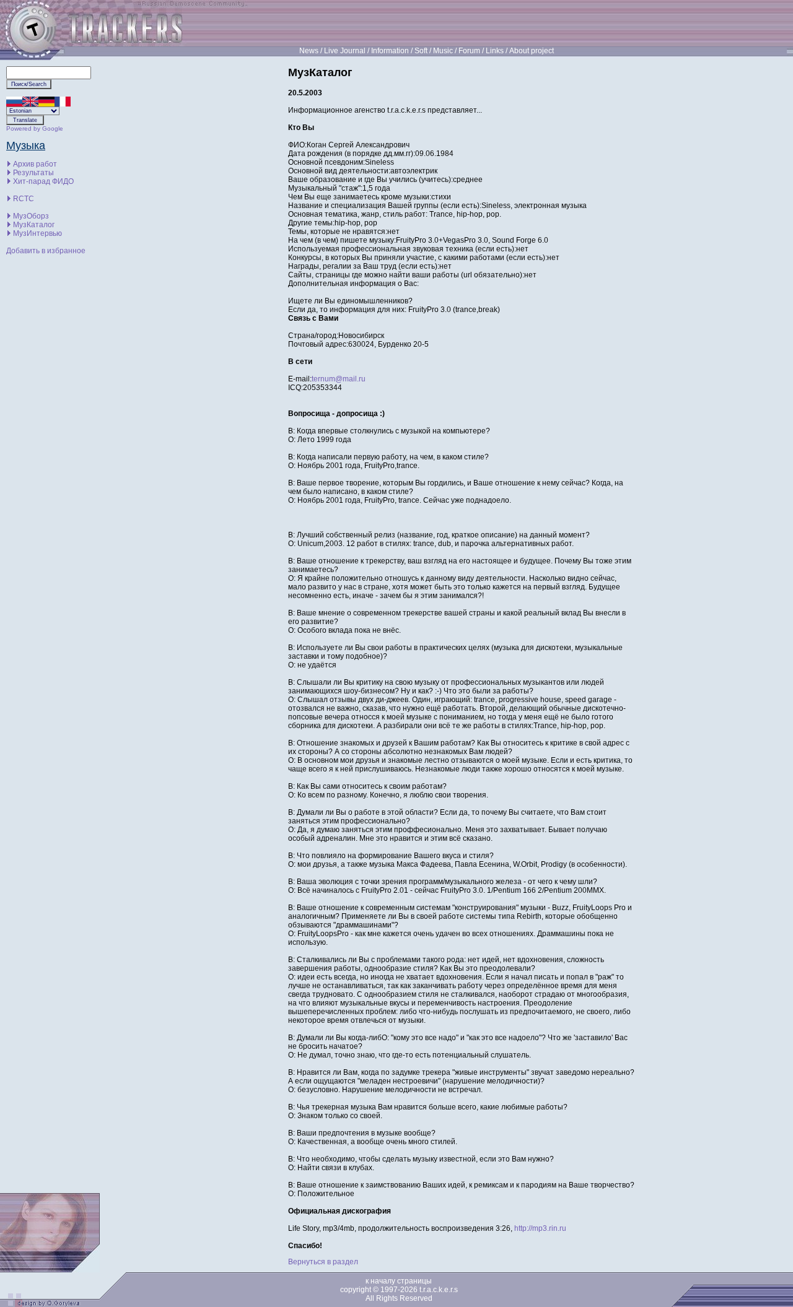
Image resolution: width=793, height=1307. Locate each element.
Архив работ (35, 164)
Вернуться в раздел (323, 1261)
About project (531, 50)
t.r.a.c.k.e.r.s (438, 1289)
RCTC (23, 198)
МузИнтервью (37, 233)
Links (495, 50)
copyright (355, 1289)
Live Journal (345, 50)
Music (443, 50)
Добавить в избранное (45, 250)
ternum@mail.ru (339, 379)
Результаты (33, 172)
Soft (420, 50)
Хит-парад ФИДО (43, 181)
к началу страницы (399, 1281)
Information (390, 50)
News (308, 50)
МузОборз (31, 216)
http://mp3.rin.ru (540, 1228)
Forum (469, 50)
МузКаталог (34, 224)
